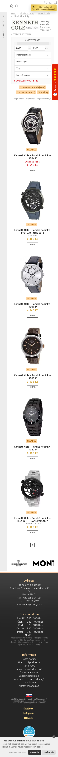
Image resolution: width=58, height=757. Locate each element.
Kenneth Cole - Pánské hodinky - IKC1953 (32, 377)
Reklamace (29, 665)
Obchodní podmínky (29, 662)
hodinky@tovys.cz (32, 604)
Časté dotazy (29, 659)
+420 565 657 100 (31, 597)
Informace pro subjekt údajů (29, 679)
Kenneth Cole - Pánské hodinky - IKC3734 (32, 448)
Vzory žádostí (29, 682)
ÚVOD (11, 5)
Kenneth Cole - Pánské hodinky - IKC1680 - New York (32, 231)
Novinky (44, 92)
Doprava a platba (29, 672)
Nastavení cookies (29, 685)
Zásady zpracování (29, 675)
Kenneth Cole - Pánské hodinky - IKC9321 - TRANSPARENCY (32, 519)
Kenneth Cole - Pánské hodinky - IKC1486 (32, 157)
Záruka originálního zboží (29, 669)
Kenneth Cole (44, 13)
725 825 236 (32, 601)
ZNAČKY (16, 5)
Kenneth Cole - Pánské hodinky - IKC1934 (32, 305)
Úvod (13, 13)
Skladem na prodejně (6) (33, 87)
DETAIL (32, 170)
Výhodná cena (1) (27, 92)
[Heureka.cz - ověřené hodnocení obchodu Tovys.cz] (29, 732)
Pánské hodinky (27, 13)
